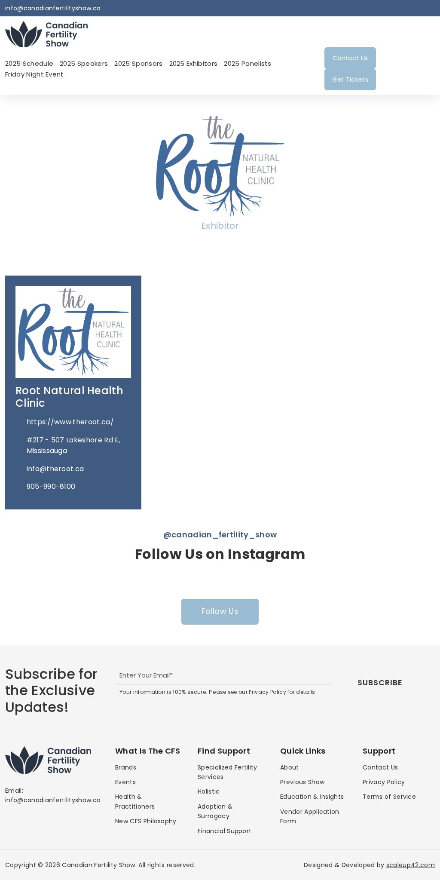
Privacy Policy (384, 782)
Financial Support (224, 831)
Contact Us (350, 58)
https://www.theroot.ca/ (70, 422)
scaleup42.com (410, 865)
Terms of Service (389, 796)
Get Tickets (350, 79)
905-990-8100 (51, 486)
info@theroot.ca (55, 469)
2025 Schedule (29, 63)
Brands (125, 767)
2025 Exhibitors (193, 63)
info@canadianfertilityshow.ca (53, 8)
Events (125, 782)
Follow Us (220, 611)
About (289, 767)
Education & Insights (312, 796)
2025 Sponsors (138, 63)
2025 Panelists (247, 63)
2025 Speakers (84, 63)
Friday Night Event (34, 74)
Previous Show (302, 782)
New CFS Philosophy (146, 821)
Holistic (209, 791)
